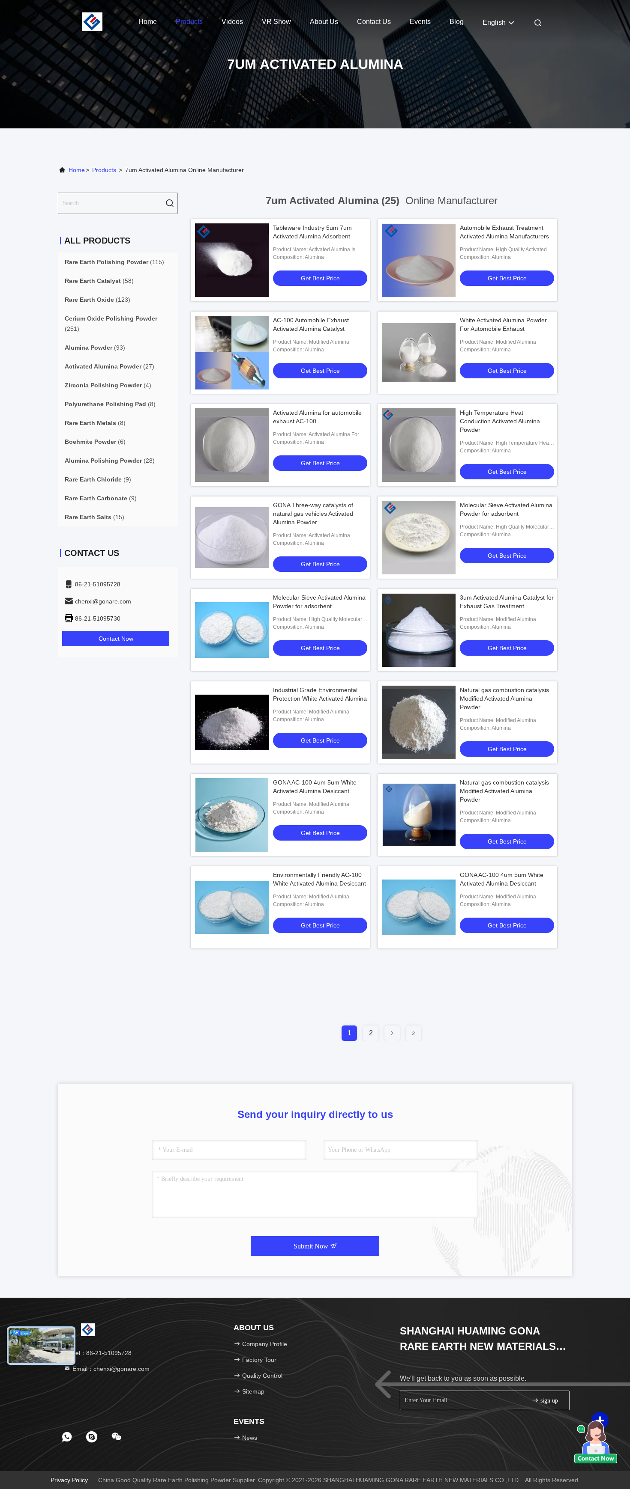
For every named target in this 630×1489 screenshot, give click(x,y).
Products (189, 21)
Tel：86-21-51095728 (101, 1352)
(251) (111, 323)
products (104, 169)
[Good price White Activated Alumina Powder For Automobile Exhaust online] (419, 352)
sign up (548, 1400)
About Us (324, 21)
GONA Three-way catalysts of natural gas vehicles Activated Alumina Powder (313, 514)
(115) (114, 262)
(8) (110, 404)
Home (147, 21)
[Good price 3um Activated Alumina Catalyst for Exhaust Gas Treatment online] (419, 630)
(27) (109, 366)
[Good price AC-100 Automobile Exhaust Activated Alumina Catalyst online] (232, 352)
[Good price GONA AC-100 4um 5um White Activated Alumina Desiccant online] (232, 815)
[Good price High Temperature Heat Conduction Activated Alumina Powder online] (419, 445)
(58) (99, 280)
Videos (232, 21)
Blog (457, 21)
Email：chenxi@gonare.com (110, 1368)
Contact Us (374, 21)
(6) (95, 441)
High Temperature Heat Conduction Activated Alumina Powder (500, 421)
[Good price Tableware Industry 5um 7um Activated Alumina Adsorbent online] (232, 260)
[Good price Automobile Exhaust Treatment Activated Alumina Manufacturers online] (419, 260)
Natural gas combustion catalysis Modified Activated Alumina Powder (504, 698)
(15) (94, 517)
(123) (97, 299)
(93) (95, 347)
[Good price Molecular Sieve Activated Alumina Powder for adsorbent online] (419, 537)
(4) (108, 385)
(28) (110, 460)
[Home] (92, 21)
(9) (98, 479)
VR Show (276, 21)
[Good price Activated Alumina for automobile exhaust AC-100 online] (232, 445)
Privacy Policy (69, 1480)
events (420, 21)
